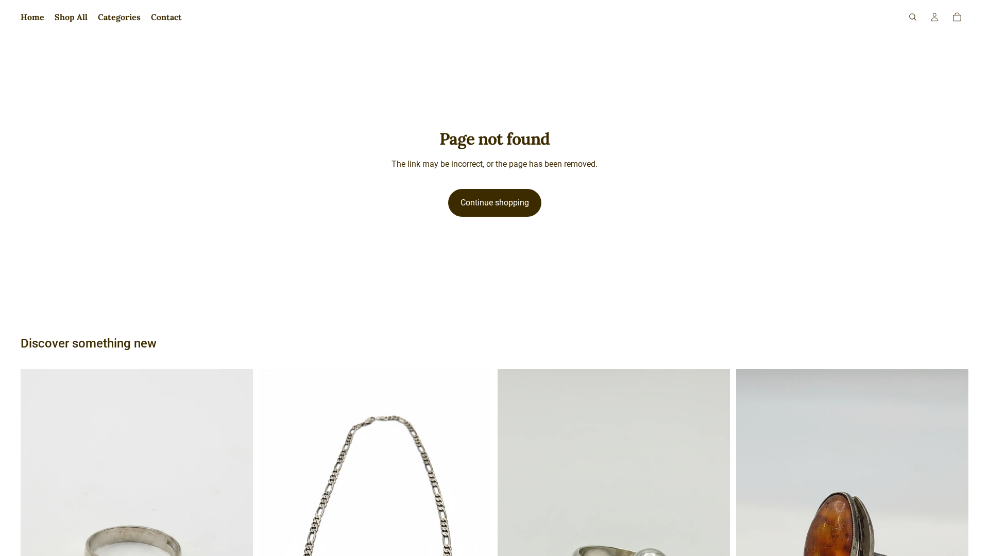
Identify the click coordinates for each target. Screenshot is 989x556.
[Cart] (957, 17)
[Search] (912, 17)
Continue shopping (495, 202)
